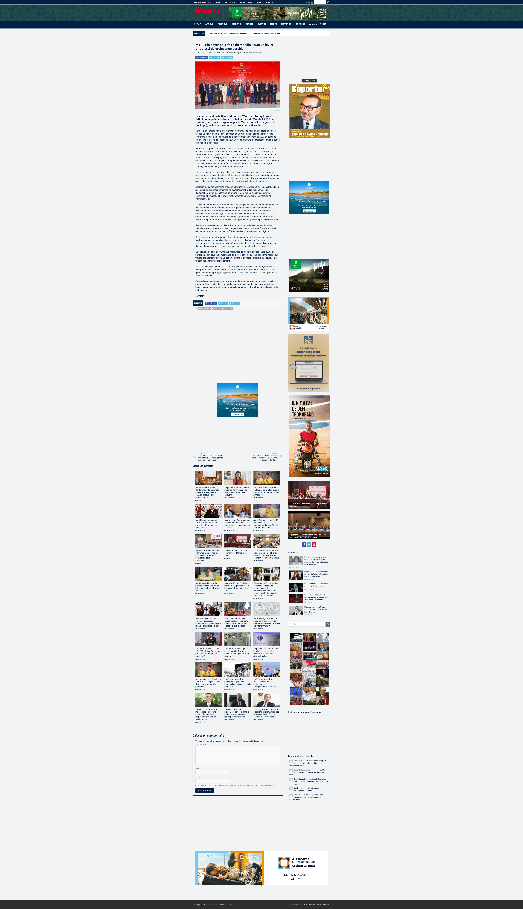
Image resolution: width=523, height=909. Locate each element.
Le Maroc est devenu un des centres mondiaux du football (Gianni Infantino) (264, 457)
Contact (218, 2)
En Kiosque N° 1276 (309, 81)
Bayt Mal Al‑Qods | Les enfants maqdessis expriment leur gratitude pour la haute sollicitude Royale (208, 622)
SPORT (312, 25)
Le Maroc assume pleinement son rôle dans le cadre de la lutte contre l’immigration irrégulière (236, 713)
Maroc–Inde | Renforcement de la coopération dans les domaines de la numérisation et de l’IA (237, 524)
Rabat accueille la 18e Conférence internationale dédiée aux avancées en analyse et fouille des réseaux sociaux (207, 492)
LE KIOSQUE (268, 2)
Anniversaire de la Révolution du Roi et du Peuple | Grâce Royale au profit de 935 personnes (208, 683)
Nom (197, 768)
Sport (239, 53)
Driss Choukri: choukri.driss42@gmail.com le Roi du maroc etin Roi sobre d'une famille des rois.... (308, 781)
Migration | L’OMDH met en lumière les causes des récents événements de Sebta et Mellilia (265, 652)
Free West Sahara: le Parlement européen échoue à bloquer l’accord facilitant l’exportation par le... (307, 763)
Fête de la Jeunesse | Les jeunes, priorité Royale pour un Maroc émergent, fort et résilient (236, 652)
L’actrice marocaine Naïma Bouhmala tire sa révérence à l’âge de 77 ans (315, 609)
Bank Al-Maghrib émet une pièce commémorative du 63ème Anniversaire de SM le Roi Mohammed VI (266, 622)
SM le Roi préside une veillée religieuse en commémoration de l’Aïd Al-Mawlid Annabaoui (266, 524)
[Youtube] (312, 2)
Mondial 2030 (204, 309)
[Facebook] (306, 2)
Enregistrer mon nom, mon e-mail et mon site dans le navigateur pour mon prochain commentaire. (236, 785)
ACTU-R (197, 24)
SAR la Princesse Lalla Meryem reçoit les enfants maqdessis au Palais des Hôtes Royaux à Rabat (236, 622)
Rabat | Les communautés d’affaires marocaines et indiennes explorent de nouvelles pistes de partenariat (207, 555)
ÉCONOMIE (236, 24)
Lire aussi (241, 2)
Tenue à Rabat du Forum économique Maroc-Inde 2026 (235, 553)
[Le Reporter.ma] (207, 11)
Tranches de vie (254, 2)
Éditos (232, 2)
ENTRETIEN (286, 24)
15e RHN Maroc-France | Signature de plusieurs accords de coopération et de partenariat (306, 534)
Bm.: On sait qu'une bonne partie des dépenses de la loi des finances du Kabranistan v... (306, 797)
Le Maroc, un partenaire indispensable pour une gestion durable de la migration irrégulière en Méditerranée (206, 714)
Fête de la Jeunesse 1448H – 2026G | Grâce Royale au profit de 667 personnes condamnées (208, 652)
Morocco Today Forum (222, 309)
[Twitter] (309, 2)
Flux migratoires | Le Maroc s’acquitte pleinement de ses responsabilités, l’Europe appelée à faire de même (266, 713)
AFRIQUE (209, 24)
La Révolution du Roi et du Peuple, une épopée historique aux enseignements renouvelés (265, 683)
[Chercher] (328, 2)
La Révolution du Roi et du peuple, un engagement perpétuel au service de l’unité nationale (237, 683)
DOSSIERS (300, 24)
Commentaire (201, 744)
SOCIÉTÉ (249, 24)
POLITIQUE (222, 24)
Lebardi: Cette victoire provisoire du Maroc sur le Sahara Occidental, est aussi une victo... (308, 772)
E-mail (198, 777)
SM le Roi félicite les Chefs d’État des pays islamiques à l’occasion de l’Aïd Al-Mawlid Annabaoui (266, 491)
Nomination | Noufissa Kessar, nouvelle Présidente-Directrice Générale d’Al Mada (316, 574)
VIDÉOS (323, 24)
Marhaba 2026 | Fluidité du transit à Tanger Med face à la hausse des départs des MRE (236, 587)
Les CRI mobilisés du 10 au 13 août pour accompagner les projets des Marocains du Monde (307, 504)
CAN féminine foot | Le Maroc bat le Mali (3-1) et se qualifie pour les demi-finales (210, 457)
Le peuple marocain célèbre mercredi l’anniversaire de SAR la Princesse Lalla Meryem (236, 491)
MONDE (273, 24)
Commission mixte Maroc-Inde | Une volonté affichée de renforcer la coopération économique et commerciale (266, 554)
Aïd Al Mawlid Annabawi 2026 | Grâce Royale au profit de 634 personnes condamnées (239, 33)
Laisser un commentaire (255, 53)
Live (225, 2)
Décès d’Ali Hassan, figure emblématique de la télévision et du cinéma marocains (316, 597)
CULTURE (262, 24)
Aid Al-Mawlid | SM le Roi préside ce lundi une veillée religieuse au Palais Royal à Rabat (207, 587)
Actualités (233, 53)
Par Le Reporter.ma (205, 53)
